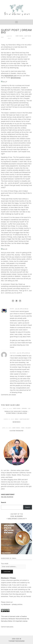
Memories (16, 422)
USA (29, 408)
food (22, 427)
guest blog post (24, 419)
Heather (13, 353)
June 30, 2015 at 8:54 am (23, 353)
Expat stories (17, 408)
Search (3, 502)
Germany (24, 408)
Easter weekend (16, 430)
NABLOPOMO (12, 519)
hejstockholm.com (10, 75)
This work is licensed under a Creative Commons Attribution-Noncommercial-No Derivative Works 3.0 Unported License (15, 619)
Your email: (4, 563)
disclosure (6, 604)
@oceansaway (15, 78)
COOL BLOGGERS (16, 516)
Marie (12, 308)
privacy (14, 604)
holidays (28, 427)
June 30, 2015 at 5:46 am (21, 308)
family (17, 419)
